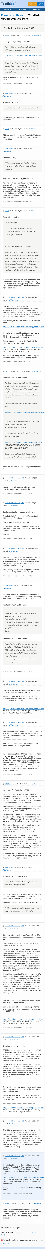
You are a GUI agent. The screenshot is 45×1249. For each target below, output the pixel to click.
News (19, 15)
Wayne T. (8, 1203)
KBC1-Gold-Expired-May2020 (14, 297)
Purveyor (7, 35)
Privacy (6, 1248)
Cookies (21, 1248)
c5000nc (7, 784)
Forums (6, 15)
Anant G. (7, 371)
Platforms (37, 9)
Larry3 (7, 129)
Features (22, 9)
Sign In (40, 4)
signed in (5, 1243)
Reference (37, 35)
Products (7, 9)
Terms (13, 1248)
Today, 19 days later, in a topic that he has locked (23, 55)
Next (3, 1235)
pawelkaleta (9, 93)
